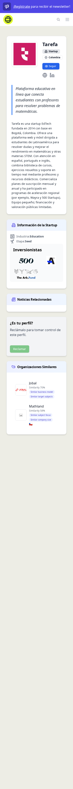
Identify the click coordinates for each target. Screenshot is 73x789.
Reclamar (19, 349)
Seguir (52, 66)
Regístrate (22, 6)
